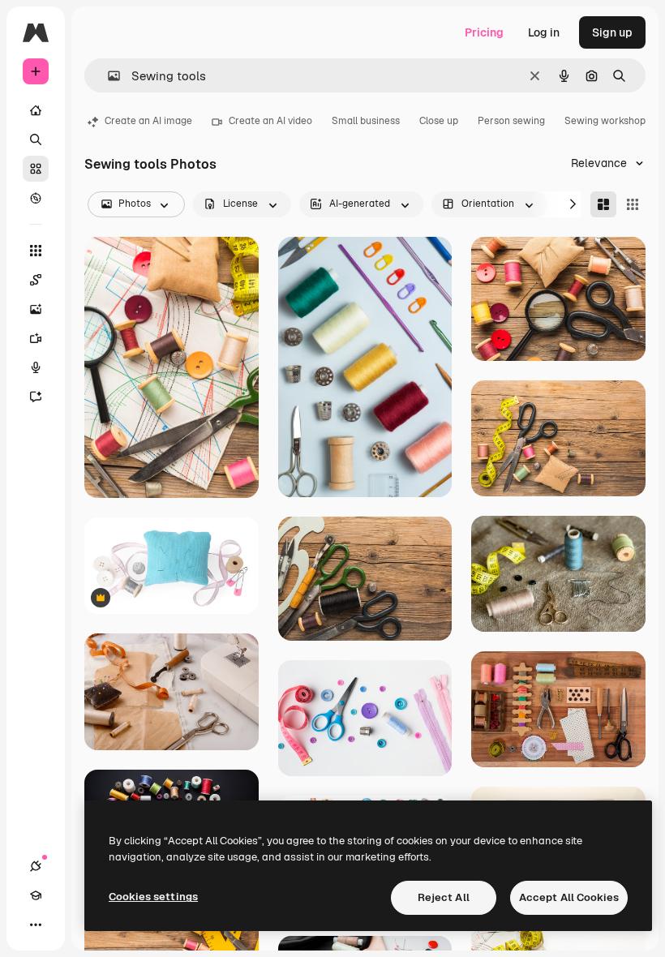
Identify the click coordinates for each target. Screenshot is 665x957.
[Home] (36, 110)
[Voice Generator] (36, 367)
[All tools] (36, 251)
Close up (438, 120)
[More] (36, 925)
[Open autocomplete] (107, 76)
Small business (366, 120)
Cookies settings (153, 896)
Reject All (444, 897)
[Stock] (36, 169)
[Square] (633, 204)
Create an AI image (148, 120)
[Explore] (36, 198)
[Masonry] (603, 204)
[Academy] (36, 895)
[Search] (36, 139)
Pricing (484, 32)
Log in (544, 32)
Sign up (612, 32)
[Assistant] (36, 397)
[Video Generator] (36, 338)
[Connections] (36, 866)
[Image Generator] (36, 309)
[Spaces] (36, 280)
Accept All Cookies (569, 897)
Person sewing (511, 120)
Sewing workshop (605, 120)
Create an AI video (270, 120)
